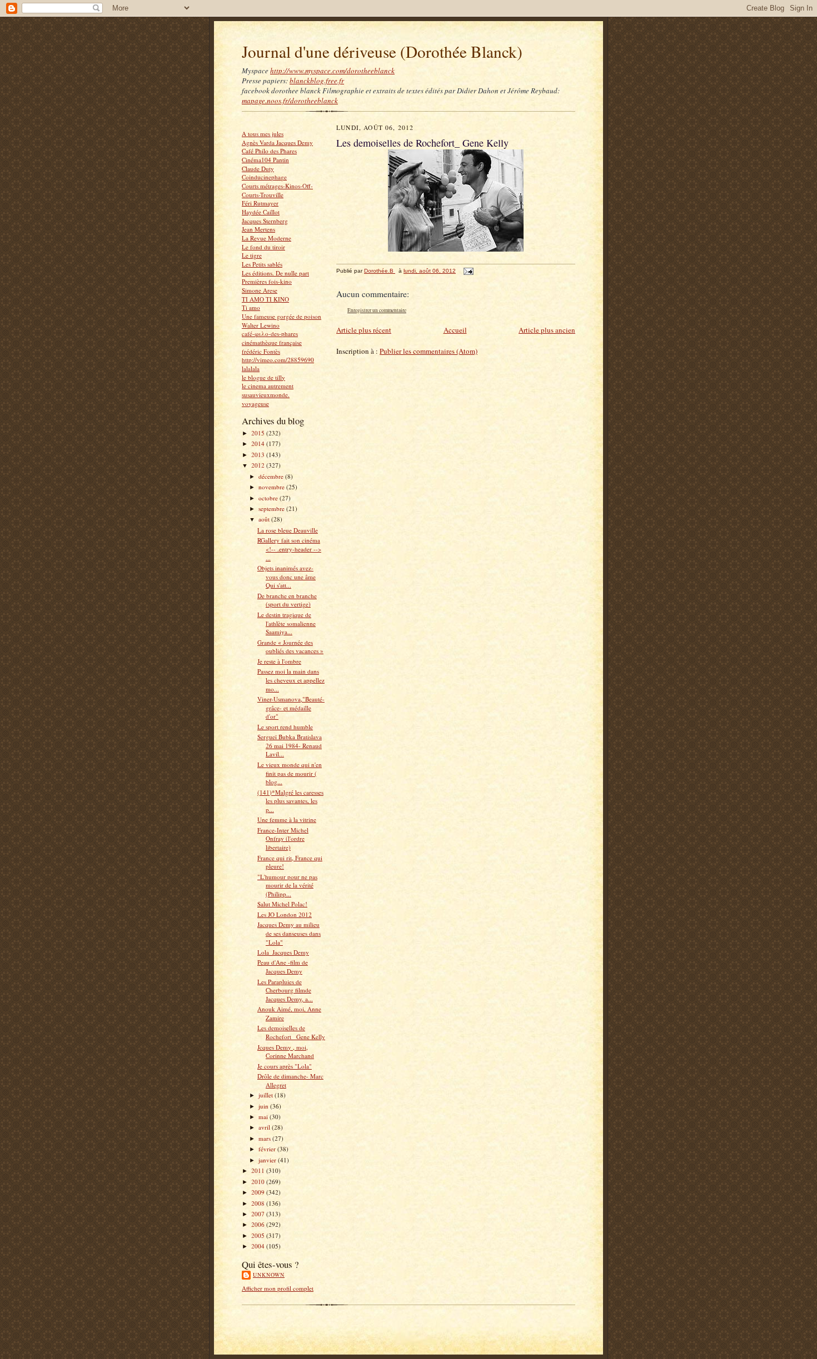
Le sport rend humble (285, 727)
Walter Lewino (261, 325)
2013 (258, 454)
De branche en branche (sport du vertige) (287, 600)
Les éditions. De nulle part (275, 273)
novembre (272, 487)
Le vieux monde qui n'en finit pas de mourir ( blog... (289, 773)
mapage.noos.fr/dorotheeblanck (290, 101)
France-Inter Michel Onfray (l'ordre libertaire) (282, 838)
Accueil (455, 330)
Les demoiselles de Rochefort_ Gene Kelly (291, 1032)
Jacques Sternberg (265, 221)
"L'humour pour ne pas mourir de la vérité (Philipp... (287, 885)
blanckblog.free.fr (317, 81)
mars (265, 1138)
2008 (258, 1203)
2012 (258, 465)
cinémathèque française (272, 342)
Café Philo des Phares (269, 151)
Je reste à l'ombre (279, 661)
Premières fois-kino (267, 281)
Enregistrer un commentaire (376, 310)
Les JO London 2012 (284, 914)
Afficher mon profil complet (277, 1288)
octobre (269, 498)
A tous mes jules (262, 133)
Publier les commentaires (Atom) (428, 351)
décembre (271, 476)
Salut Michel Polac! (282, 904)
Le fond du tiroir (263, 247)
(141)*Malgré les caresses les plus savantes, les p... (290, 801)
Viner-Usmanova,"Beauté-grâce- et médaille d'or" (291, 707)
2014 (258, 443)
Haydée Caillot (261, 212)
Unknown (269, 1274)
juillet (266, 1095)
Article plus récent (363, 330)
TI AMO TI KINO (265, 299)
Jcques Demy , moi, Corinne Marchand (285, 1051)
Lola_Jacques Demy (283, 952)
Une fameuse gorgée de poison (281, 316)
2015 (258, 433)
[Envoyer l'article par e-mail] (468, 271)
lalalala (251, 368)
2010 (258, 1181)
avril (265, 1127)
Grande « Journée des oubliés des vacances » (290, 646)
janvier (268, 1160)
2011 (258, 1170)
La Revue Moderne (266, 238)
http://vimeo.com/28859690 (278, 359)
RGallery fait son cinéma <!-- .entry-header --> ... (289, 548)
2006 (258, 1224)
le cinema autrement (267, 386)
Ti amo (251, 307)
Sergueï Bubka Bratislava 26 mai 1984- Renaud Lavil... (289, 745)
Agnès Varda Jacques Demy (277, 142)
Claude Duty (258, 168)
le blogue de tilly (263, 377)
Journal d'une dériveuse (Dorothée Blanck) (382, 51)
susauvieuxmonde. (266, 394)
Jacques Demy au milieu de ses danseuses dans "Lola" (289, 933)
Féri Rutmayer (260, 203)
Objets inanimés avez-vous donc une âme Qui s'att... (286, 576)
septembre (272, 508)
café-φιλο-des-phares (270, 333)
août (264, 519)
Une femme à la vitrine (286, 819)
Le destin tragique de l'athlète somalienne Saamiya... (286, 623)
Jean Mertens (258, 229)
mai (264, 1116)
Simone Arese (259, 290)
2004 (258, 1246)
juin (264, 1106)
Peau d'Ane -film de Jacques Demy (282, 966)
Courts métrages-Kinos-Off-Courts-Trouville (277, 190)
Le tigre (252, 255)
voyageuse (255, 403)
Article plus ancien (547, 330)
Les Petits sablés (262, 264)
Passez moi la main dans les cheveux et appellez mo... (291, 680)
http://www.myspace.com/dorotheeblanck (332, 71)
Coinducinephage (264, 177)
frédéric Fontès (261, 351)
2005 (258, 1235)
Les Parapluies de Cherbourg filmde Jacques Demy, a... (285, 990)
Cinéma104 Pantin (265, 160)
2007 (258, 1214)
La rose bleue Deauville (287, 530)
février (267, 1149)
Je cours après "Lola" (284, 1066)
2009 (258, 1192)
